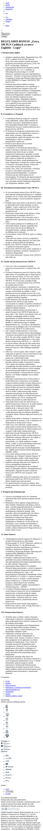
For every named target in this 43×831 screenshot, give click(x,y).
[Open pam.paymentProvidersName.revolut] (8, 778)
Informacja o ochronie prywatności (18, 687)
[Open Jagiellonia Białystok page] (7, 720)
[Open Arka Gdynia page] (7, 725)
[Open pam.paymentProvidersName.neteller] (8, 770)
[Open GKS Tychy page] (7, 729)
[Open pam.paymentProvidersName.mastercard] (7, 764)
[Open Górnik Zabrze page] (7, 712)
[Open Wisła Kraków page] (7, 733)
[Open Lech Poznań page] (7, 708)
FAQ (7, 789)
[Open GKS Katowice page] (7, 716)
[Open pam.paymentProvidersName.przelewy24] (8, 759)
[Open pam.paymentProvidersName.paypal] (10, 767)
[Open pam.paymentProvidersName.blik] (7, 756)
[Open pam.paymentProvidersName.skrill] (7, 773)
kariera (8, 683)
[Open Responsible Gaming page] (3, 810)
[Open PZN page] (7, 737)
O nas (8, 681)
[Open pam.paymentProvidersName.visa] (7, 762)
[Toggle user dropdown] (2, 32)
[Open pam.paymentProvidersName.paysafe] (10, 776)
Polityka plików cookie (14, 696)
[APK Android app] (5, 749)
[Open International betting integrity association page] (12, 810)
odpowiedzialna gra (13, 689)
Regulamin (9, 692)
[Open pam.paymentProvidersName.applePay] (7, 781)
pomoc (8, 694)
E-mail (8, 794)
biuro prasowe (11, 685)
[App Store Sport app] (5, 744)
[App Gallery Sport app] (6, 747)
